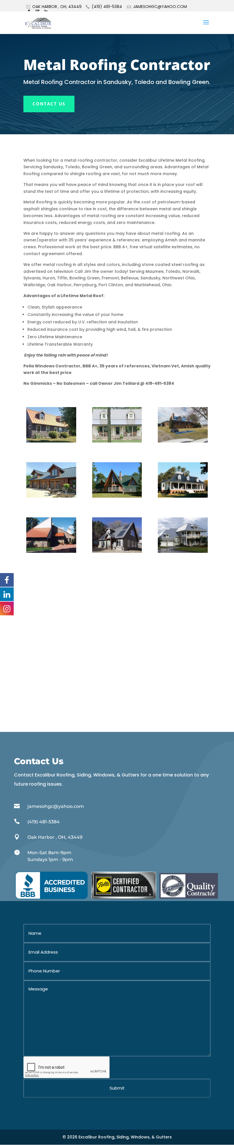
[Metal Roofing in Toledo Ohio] (183, 496)
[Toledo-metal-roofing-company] (117, 441)
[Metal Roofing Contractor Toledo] (183, 551)
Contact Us (49, 104)
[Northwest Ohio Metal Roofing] (117, 551)
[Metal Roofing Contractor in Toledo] (51, 441)
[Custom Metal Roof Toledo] (51, 551)
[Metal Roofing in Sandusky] (117, 496)
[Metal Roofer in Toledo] (51, 496)
